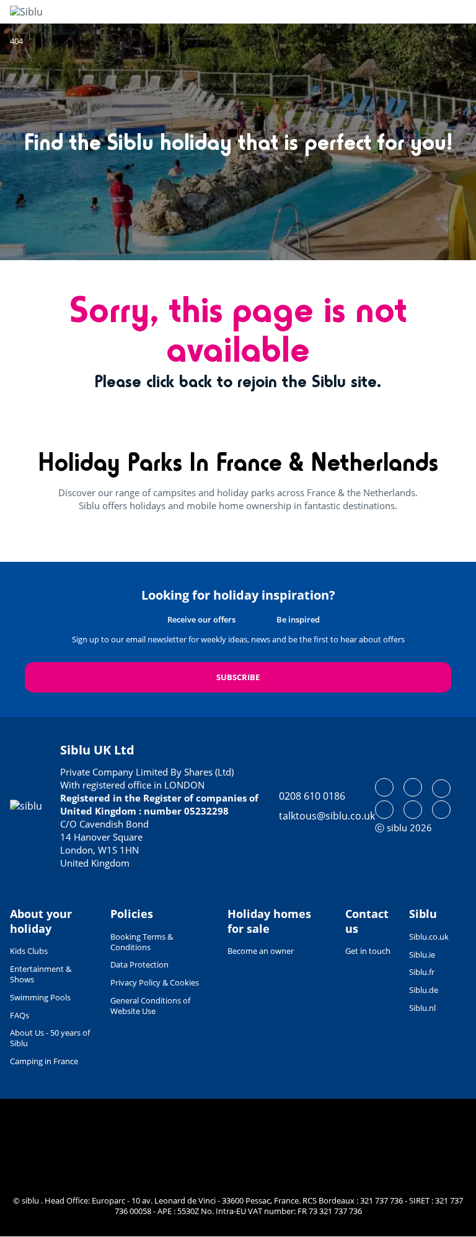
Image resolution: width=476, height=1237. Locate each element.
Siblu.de (423, 989)
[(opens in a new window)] (384, 787)
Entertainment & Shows (40, 974)
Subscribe (238, 677)
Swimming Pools (40, 997)
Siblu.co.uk (429, 936)
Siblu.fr (421, 971)
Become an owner (260, 950)
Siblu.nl (422, 1007)
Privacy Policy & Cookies (154, 982)
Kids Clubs (29, 950)
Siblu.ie (422, 954)
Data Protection (139, 964)
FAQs (19, 1015)
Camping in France (44, 1061)
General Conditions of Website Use (150, 1005)
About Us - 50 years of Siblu (50, 1038)
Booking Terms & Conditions (141, 942)
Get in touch (367, 950)
